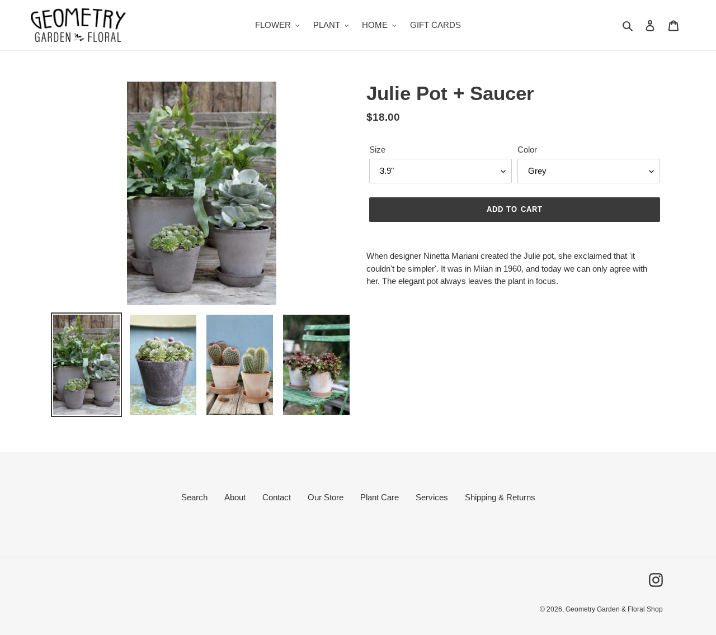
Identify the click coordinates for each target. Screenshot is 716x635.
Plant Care (379, 497)
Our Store (325, 497)
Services (432, 497)
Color (527, 149)
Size (377, 149)
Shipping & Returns (500, 497)
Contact (276, 497)
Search (194, 497)
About (235, 497)
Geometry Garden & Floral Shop (614, 609)
